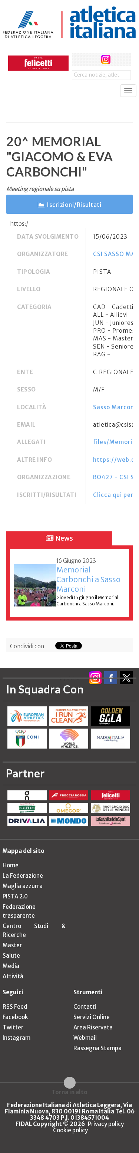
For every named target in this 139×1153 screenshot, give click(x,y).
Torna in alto (69, 1092)
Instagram (16, 1037)
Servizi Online (91, 1017)
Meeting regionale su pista (40, 188)
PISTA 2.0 (15, 896)
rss (119, 59)
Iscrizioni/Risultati (74, 204)
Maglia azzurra (23, 886)
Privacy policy (106, 1123)
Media (11, 965)
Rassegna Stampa (97, 1048)
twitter (92, 59)
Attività (13, 976)
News (63, 538)
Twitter (13, 1027)
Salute (11, 955)
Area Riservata (93, 1027)
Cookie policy (70, 1130)
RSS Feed (15, 1006)
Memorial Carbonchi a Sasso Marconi (88, 579)
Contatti (84, 1006)
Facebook (15, 1017)
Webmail (85, 1037)
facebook (78, 59)
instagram (105, 59)
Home (11, 865)
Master (12, 945)
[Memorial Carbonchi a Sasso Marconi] (35, 581)
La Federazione (23, 875)
